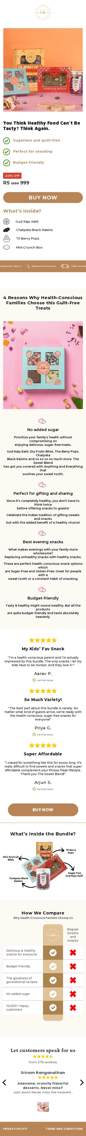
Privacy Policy (15, 1129)
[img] (43, 1056)
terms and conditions (64, 1129)
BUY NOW (43, 810)
